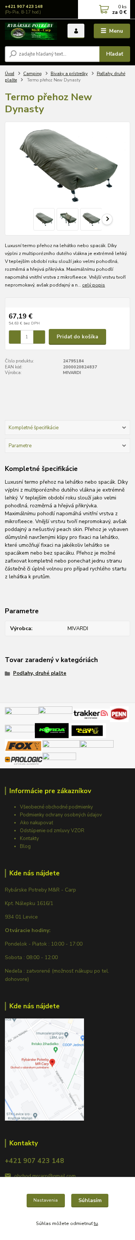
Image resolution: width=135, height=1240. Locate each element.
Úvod (9, 74)
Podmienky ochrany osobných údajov (61, 815)
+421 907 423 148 (24, 6)
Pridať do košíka (77, 336)
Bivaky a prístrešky (69, 74)
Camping (32, 74)
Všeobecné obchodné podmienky (56, 807)
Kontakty (29, 838)
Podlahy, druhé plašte (39, 673)
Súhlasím (90, 1200)
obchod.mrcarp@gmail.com (45, 1176)
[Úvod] (31, 31)
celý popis (93, 285)
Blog (25, 846)
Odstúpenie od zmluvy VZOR (52, 830)
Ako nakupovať (36, 822)
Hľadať (114, 53)
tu (96, 1223)
